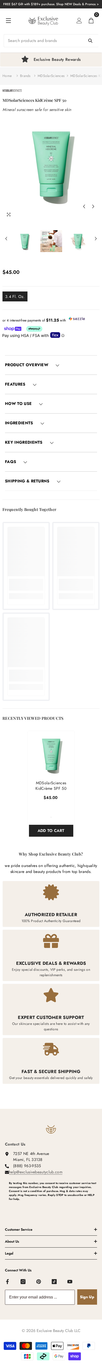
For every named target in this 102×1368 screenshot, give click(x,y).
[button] (84, 207)
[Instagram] (23, 1282)
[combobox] (51, 40)
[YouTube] (70, 1282)
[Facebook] (8, 1282)
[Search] (51, 40)
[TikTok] (54, 1282)
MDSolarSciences (51, 75)
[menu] (8, 21)
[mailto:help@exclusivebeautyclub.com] (53, 1207)
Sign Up (87, 1296)
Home (7, 75)
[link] (26, 585)
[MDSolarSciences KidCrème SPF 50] (51, 754)
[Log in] (79, 21)
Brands (25, 75)
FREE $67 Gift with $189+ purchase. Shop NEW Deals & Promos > (51, 4)
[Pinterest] (39, 1282)
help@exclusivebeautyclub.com (35, 1172)
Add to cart (51, 830)
